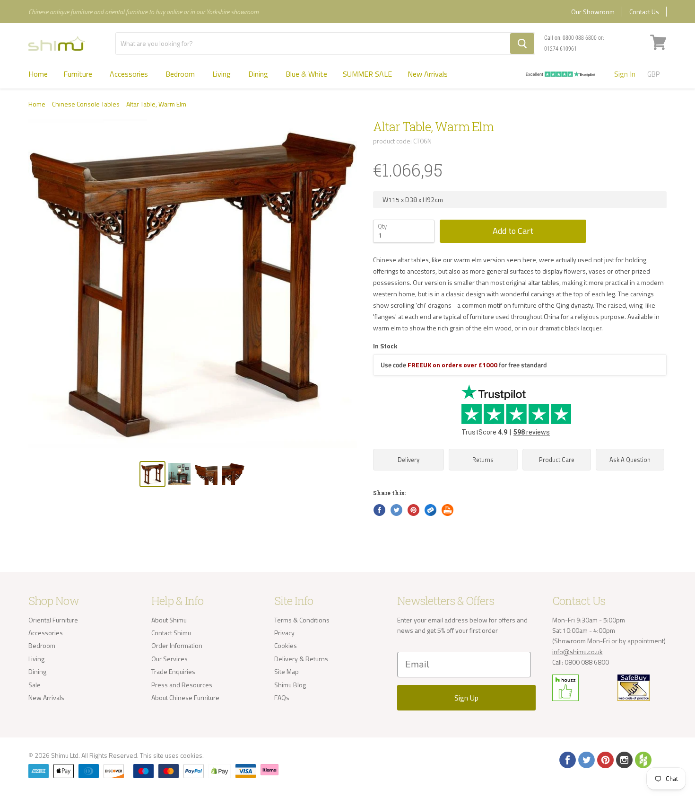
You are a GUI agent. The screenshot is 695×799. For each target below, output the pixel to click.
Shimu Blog (290, 685)
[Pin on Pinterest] (412, 509)
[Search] (522, 43)
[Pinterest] (604, 759)
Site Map (286, 671)
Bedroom (181, 74)
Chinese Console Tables (86, 104)
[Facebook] (566, 759)
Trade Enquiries (173, 671)
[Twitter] (585, 759)
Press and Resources (181, 685)
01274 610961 (560, 48)
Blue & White (306, 74)
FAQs (281, 697)
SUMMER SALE (367, 74)
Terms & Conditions (302, 620)
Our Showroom (593, 12)
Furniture (78, 74)
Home (38, 74)
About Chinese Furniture (185, 697)
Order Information (176, 645)
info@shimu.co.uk (577, 652)
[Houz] (642, 759)
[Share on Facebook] (378, 509)
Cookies (285, 645)
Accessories (130, 74)
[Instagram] (623, 759)
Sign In (624, 74)
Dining (259, 74)
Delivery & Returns (301, 659)
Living (222, 74)
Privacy (284, 633)
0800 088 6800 (580, 38)
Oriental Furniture (53, 620)
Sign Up (466, 697)
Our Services (169, 659)
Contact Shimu (171, 633)
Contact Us (644, 12)
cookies (191, 755)
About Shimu (169, 620)
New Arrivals (428, 74)
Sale (34, 685)
